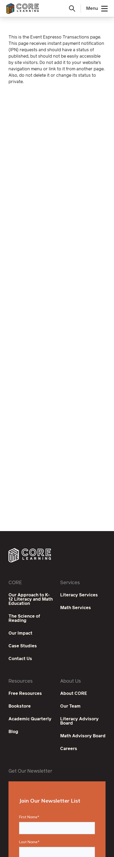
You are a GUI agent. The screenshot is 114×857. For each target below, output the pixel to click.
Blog (13, 732)
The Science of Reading (24, 618)
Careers (68, 749)
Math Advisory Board (83, 736)
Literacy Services (79, 595)
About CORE (73, 693)
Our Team (70, 706)
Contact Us (20, 659)
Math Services (75, 608)
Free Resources (25, 693)
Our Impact (20, 633)
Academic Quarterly (29, 719)
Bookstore (19, 706)
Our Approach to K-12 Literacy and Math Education (30, 599)
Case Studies (22, 646)
